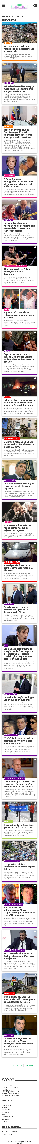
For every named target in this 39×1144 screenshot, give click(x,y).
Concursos (6, 1121)
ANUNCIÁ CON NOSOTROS (10, 1132)
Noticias (5, 1108)
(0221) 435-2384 (7, 1134)
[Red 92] (19, 5)
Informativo (6, 1105)
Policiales (6, 1110)
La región (5, 1119)
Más (3, 1114)
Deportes (5, 1112)
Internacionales (8, 1117)
